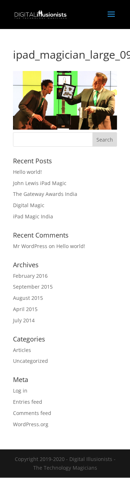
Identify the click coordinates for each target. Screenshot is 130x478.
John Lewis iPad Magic (39, 183)
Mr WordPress (30, 246)
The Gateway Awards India (45, 193)
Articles (22, 350)
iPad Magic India (33, 216)
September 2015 (33, 286)
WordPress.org (30, 424)
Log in (20, 390)
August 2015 (28, 297)
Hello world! (27, 171)
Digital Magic (28, 205)
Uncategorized (30, 360)
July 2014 (24, 320)
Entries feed (27, 401)
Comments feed (32, 413)
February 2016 (30, 275)
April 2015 (25, 309)
